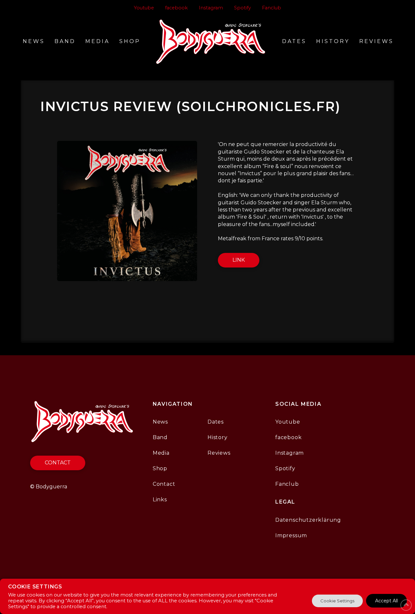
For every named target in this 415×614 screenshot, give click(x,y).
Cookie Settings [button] (337, 600)
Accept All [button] (386, 601)
